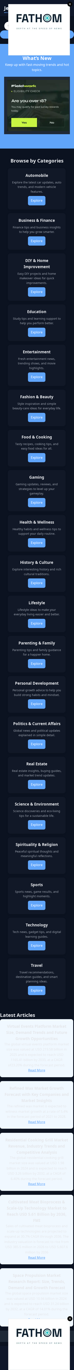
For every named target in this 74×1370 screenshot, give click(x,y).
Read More (36, 1070)
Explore (37, 200)
